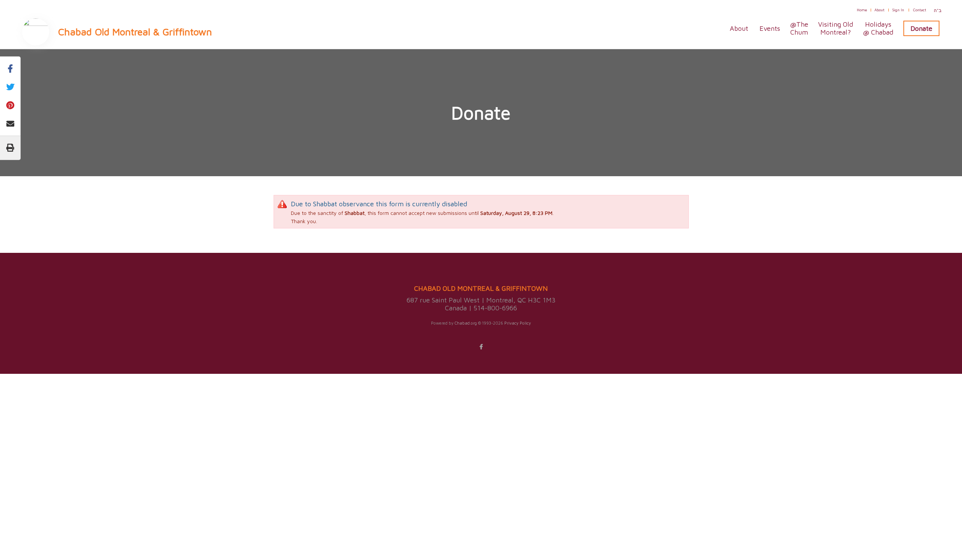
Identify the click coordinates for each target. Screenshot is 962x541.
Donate (921, 28)
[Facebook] (481, 347)
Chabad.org (466, 322)
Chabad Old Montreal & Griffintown (135, 31)
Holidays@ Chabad (878, 28)
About (879, 10)
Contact (919, 10)
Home (862, 10)
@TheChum (799, 28)
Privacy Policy (517, 322)
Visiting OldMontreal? (835, 28)
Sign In (898, 10)
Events (769, 28)
